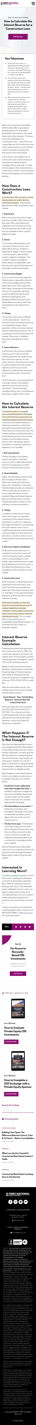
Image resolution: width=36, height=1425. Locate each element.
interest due (16, 465)
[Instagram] (15, 1202)
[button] (16, 927)
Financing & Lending (21, 17)
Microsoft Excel (15, 619)
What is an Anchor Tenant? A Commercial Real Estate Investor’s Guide (17, 1156)
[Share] (26, 1202)
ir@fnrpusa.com (26, 913)
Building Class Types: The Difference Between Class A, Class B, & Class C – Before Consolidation (18, 1135)
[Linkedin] (20, 1202)
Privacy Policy (18, 1421)
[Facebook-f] (10, 1202)
